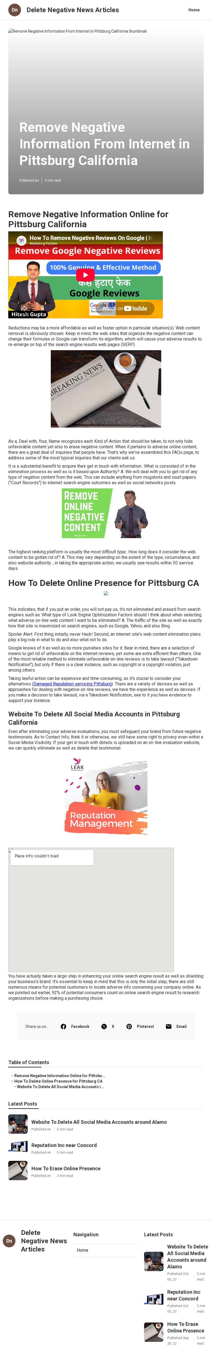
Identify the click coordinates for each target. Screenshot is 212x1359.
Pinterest (145, 1026)
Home (194, 10)
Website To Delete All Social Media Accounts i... (60, 1087)
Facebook (80, 1026)
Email (181, 1026)
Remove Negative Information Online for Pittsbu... (59, 1075)
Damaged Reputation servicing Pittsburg (72, 684)
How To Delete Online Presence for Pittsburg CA (58, 1081)
